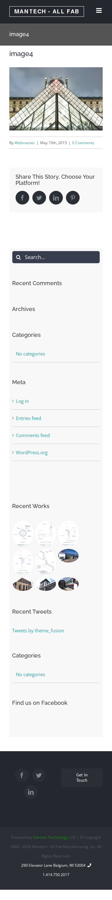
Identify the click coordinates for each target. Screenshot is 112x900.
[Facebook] (22, 775)
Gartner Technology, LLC (54, 837)
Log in (22, 401)
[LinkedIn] (31, 792)
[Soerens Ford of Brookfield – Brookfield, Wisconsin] (68, 555)
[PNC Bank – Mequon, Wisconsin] (23, 584)
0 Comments (83, 142)
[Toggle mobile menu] (99, 10)
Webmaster (25, 142)
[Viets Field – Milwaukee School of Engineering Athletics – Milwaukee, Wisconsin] (45, 584)
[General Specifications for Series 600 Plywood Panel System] (68, 534)
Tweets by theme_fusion (38, 630)
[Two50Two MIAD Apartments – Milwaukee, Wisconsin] (68, 584)
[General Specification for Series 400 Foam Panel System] (23, 562)
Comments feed (33, 435)
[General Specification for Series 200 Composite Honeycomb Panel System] (45, 562)
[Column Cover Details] (23, 534)
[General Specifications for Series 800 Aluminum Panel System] (45, 534)
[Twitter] (39, 775)
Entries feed (28, 418)
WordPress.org (32, 452)
